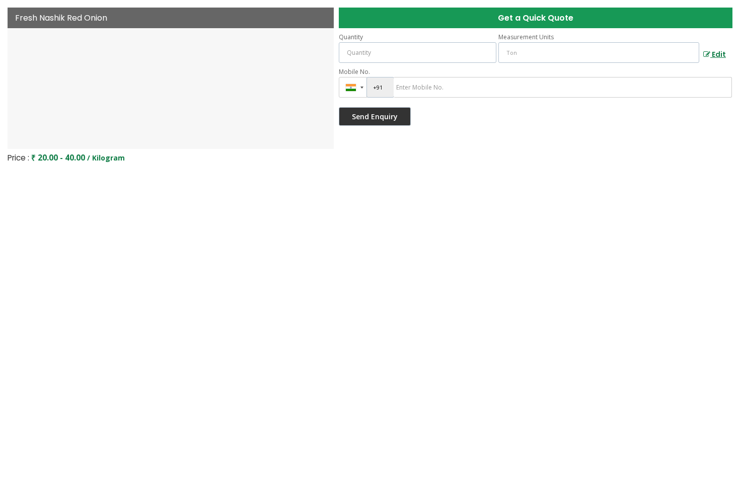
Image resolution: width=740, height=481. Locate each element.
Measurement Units (526, 37)
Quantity (351, 37)
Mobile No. (354, 71)
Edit (718, 54)
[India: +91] (353, 87)
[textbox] (598, 52)
